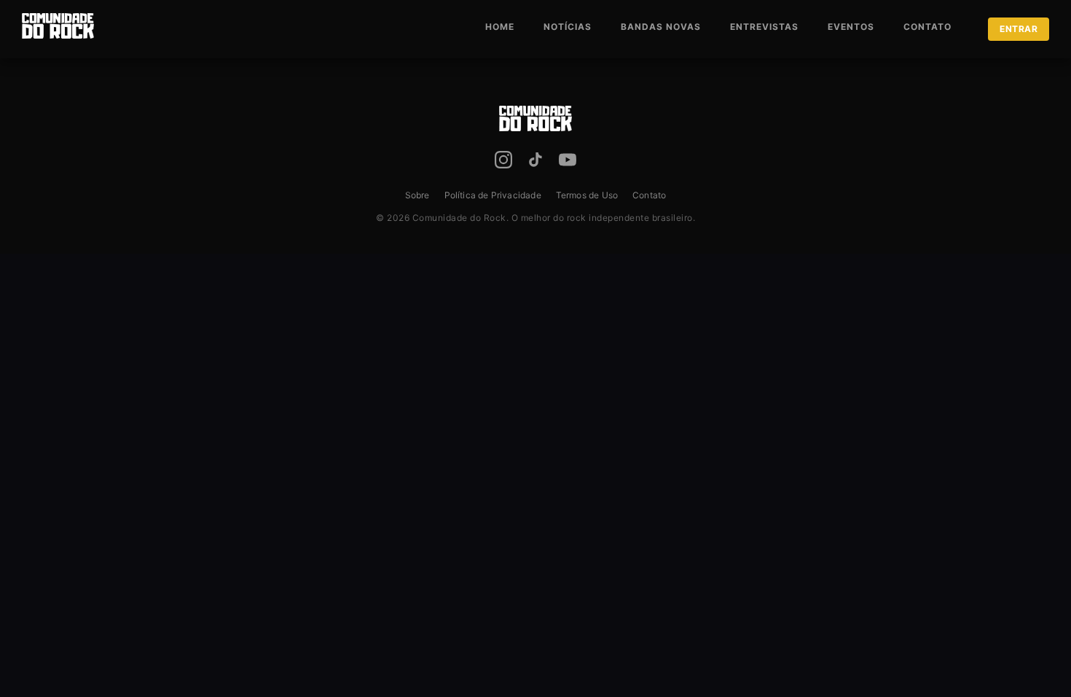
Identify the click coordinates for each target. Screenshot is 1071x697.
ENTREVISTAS (764, 26)
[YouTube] (567, 162)
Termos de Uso (587, 195)
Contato (649, 195)
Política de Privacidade (492, 195)
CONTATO (927, 26)
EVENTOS (851, 26)
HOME (499, 26)
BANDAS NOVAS (661, 26)
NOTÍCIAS (568, 26)
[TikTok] (535, 162)
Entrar (1018, 28)
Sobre (417, 195)
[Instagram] (503, 162)
